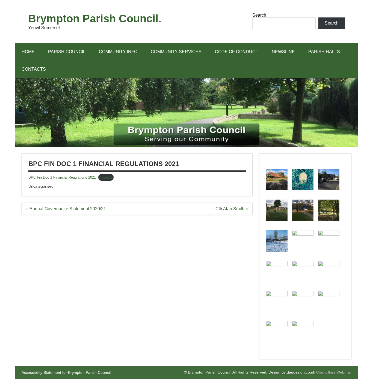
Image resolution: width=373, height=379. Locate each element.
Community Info (118, 51)
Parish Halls (324, 51)
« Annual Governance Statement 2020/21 (66, 208)
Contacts (34, 69)
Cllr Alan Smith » (231, 208)
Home (28, 51)
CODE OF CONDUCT (236, 51)
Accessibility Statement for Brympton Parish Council (66, 372)
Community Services (176, 51)
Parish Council (66, 51)
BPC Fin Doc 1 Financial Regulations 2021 (62, 177)
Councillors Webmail (333, 372)
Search (259, 15)
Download (106, 177)
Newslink (283, 51)
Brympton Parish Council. (94, 19)
